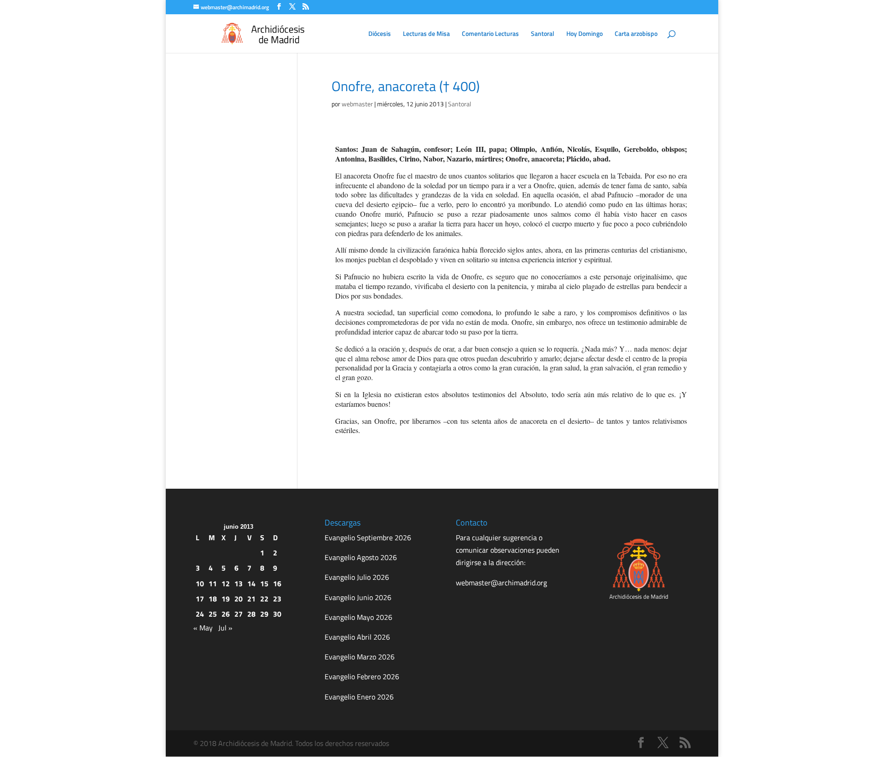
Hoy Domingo (584, 34)
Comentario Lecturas (490, 34)
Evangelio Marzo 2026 (360, 656)
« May (203, 627)
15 (264, 583)
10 (200, 583)
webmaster (357, 104)
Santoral (542, 34)
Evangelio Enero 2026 (359, 696)
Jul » (225, 627)
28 (251, 613)
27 (238, 613)
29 (264, 613)
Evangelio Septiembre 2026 (368, 537)
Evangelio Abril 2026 (357, 636)
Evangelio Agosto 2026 (361, 557)
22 (264, 598)
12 (225, 583)
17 (200, 598)
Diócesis (379, 34)
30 (277, 613)
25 (213, 613)
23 (277, 598)
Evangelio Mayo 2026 (358, 617)
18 (213, 598)
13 (238, 583)
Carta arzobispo (636, 34)
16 (277, 583)
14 (251, 583)
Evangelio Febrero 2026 (362, 676)
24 (200, 613)
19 (225, 598)
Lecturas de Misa (426, 34)
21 (251, 598)
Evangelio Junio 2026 (358, 597)
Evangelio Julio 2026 (357, 577)
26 (225, 613)
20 (238, 598)
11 (213, 583)
